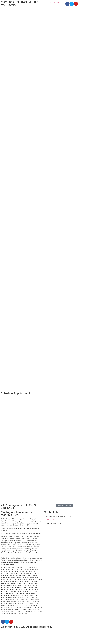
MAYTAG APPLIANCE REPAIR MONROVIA (19, 3)
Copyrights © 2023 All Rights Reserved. (26, 626)
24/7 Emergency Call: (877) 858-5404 (18, 506)
